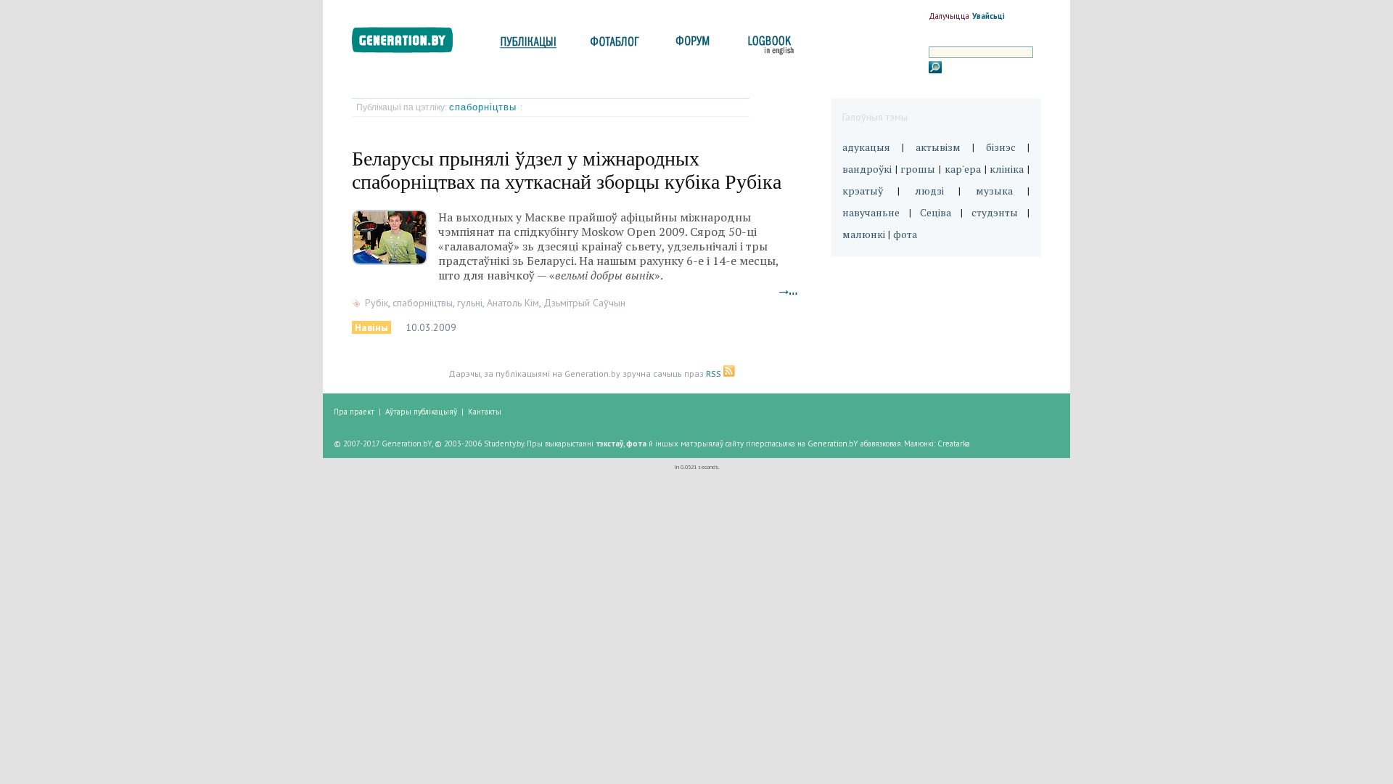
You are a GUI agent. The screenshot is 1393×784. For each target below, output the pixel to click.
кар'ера (963, 169)
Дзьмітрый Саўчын (584, 302)
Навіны (371, 327)
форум (691, 45)
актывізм (938, 147)
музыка (994, 190)
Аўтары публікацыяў (421, 412)
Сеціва (935, 212)
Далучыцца (949, 16)
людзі (929, 190)
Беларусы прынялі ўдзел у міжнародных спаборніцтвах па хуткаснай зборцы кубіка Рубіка (566, 170)
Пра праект (354, 412)
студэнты (994, 212)
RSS (714, 373)
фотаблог (615, 45)
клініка (1007, 169)
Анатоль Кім (513, 302)
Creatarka (953, 443)
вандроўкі (867, 169)
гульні (469, 302)
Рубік (376, 302)
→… (788, 290)
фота (905, 234)
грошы (917, 169)
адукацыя (866, 147)
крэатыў (862, 190)
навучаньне (871, 212)
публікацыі (528, 45)
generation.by (410, 43)
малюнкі (863, 234)
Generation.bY (833, 443)
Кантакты (484, 412)
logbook (768, 45)
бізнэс (1001, 147)
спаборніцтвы (484, 107)
